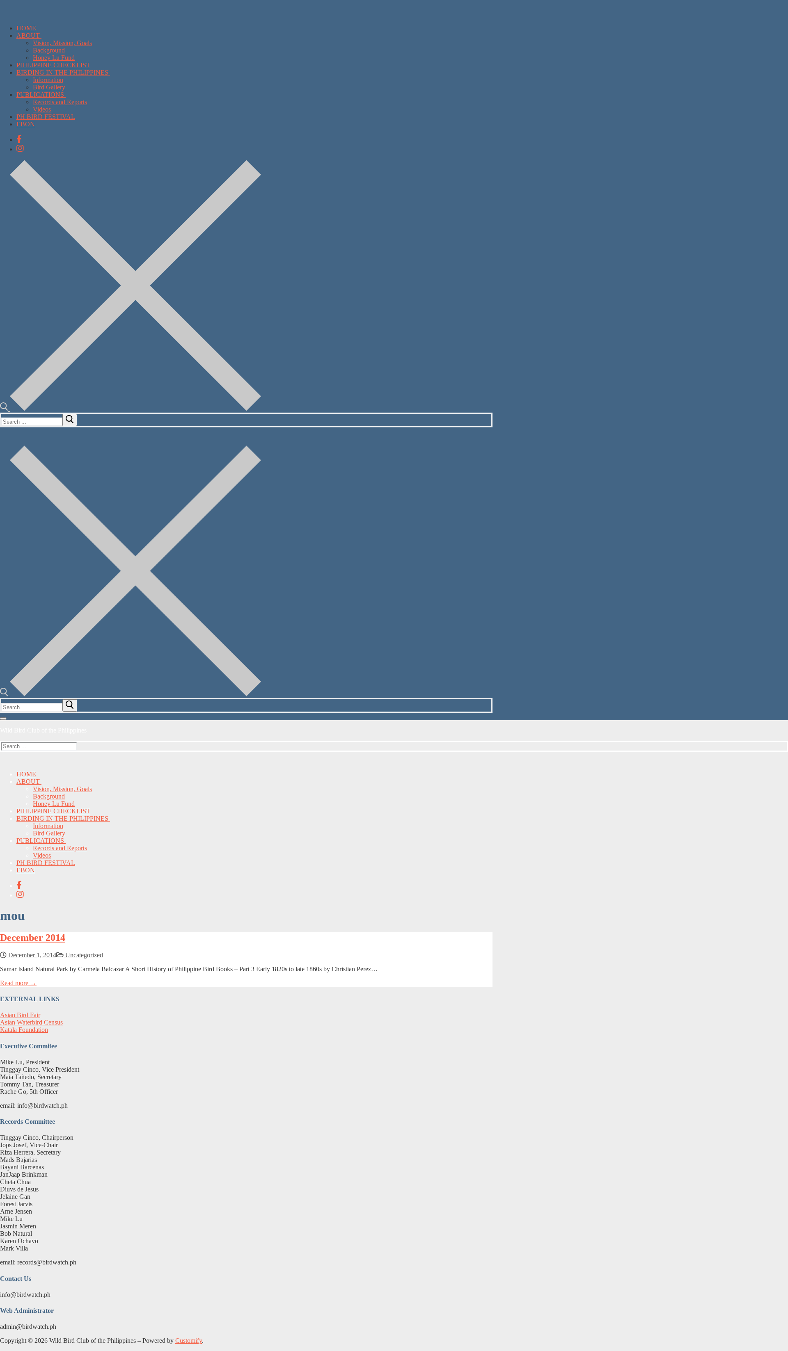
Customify (188, 1340)
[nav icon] (3, 718)
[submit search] (69, 420)
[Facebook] (19, 139)
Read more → (18, 982)
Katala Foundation (24, 1029)
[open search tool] (130, 408)
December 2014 (32, 937)
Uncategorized (83, 955)
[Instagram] (20, 148)
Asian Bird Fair (20, 1014)
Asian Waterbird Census (31, 1022)
